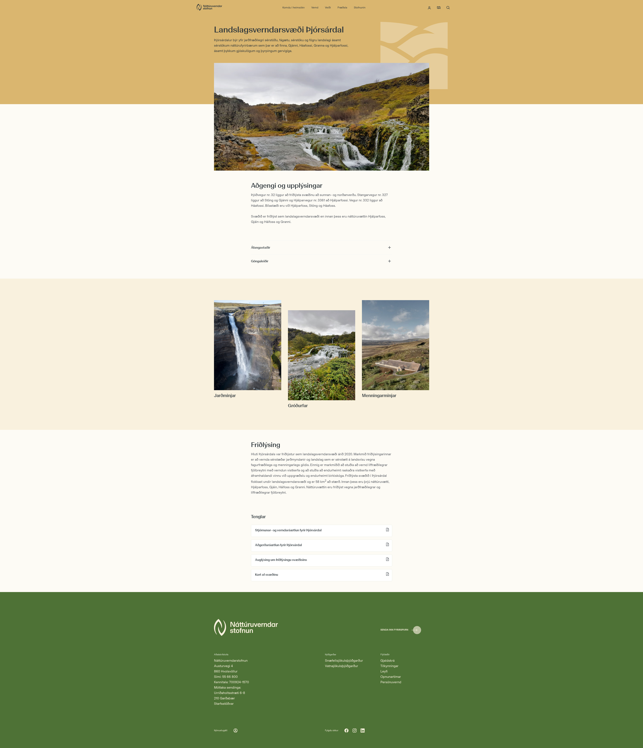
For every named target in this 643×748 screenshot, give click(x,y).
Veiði (328, 7)
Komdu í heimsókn (293, 7)
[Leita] (448, 7)
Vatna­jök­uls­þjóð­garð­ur (341, 666)
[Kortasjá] (438, 7)
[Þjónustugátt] (429, 7)
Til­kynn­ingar (389, 666)
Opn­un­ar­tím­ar (390, 677)
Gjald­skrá (387, 660)
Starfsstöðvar (224, 704)
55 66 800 (230, 677)
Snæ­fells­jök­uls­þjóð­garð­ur (344, 660)
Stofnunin (359, 7)
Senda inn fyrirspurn (394, 629)
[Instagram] (354, 730)
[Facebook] (346, 730)
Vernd (314, 7)
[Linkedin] (363, 730)
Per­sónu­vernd (390, 682)
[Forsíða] (209, 7)
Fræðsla (342, 7)
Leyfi (384, 671)
